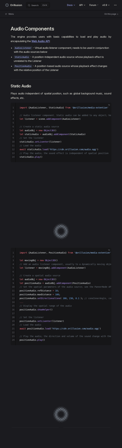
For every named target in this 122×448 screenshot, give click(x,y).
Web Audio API (40, 41)
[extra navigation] (115, 5)
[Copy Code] (106, 108)
